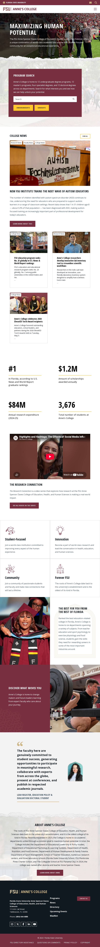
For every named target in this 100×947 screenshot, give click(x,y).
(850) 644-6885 (22, 916)
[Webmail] (90, 2)
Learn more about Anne (50, 873)
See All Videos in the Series (24, 505)
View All (85, 136)
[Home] (19, 9)
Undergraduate (23, 108)
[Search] (96, 2)
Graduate (42, 108)
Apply (73, 99)
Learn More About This (22, 224)
